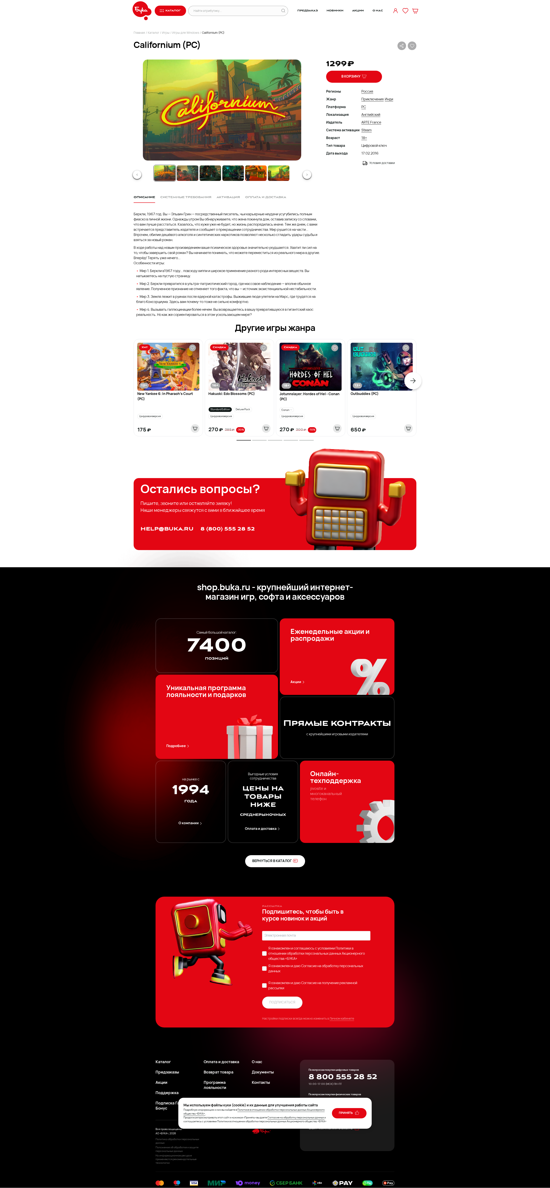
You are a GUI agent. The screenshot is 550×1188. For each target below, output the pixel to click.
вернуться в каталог (272, 861)
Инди (389, 99)
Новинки (335, 10)
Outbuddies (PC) (365, 394)
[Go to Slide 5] (256, 173)
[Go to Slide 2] (187, 173)
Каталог (153, 33)
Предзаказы (167, 1073)
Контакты (261, 1083)
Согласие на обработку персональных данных (295, 1117)
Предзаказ (307, 10)
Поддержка (167, 1093)
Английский (370, 115)
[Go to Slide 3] (210, 173)
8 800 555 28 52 (343, 1077)
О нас (378, 10)
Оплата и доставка (261, 829)
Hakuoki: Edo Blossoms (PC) (231, 394)
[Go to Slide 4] (233, 173)
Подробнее (176, 746)
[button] (221, 110)
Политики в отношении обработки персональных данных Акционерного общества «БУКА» (316, 954)
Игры (166, 33)
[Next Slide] (307, 174)
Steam (366, 130)
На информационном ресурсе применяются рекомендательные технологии (176, 1159)
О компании (189, 823)
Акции (358, 10)
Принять (346, 1113)
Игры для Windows (185, 33)
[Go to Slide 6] (278, 173)
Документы (263, 1073)
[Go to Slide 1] (165, 173)
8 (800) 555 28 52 (227, 529)
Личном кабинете (342, 1018)
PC (363, 107)
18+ (364, 138)
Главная (139, 33)
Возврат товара (218, 1073)
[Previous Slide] (137, 174)
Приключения (372, 99)
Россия (367, 91)
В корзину (351, 76)
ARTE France (371, 122)
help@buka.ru (167, 529)
